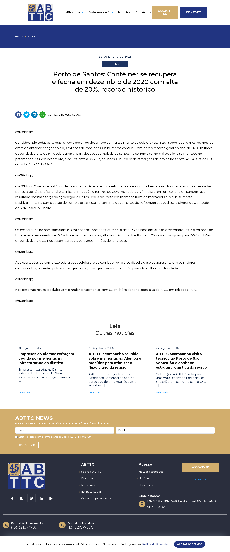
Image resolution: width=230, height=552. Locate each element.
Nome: (21, 430)
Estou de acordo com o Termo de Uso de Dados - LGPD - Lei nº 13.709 (55, 437)
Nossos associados (151, 471)
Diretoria (87, 478)
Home (19, 36)
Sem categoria (115, 64)
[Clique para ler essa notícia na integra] (46, 370)
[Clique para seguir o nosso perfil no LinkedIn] (41, 498)
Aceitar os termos (189, 544)
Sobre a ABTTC (91, 471)
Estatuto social (91, 491)
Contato (193, 12)
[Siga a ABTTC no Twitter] (31, 498)
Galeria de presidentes (96, 498)
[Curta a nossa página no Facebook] (12, 498)
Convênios (143, 12)
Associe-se (165, 12)
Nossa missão (90, 485)
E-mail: (121, 430)
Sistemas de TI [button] (100, 12)
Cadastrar (27, 444)
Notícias (124, 12)
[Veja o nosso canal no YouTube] (51, 498)
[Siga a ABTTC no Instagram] (22, 498)
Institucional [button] (72, 12)
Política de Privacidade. (156, 544)
